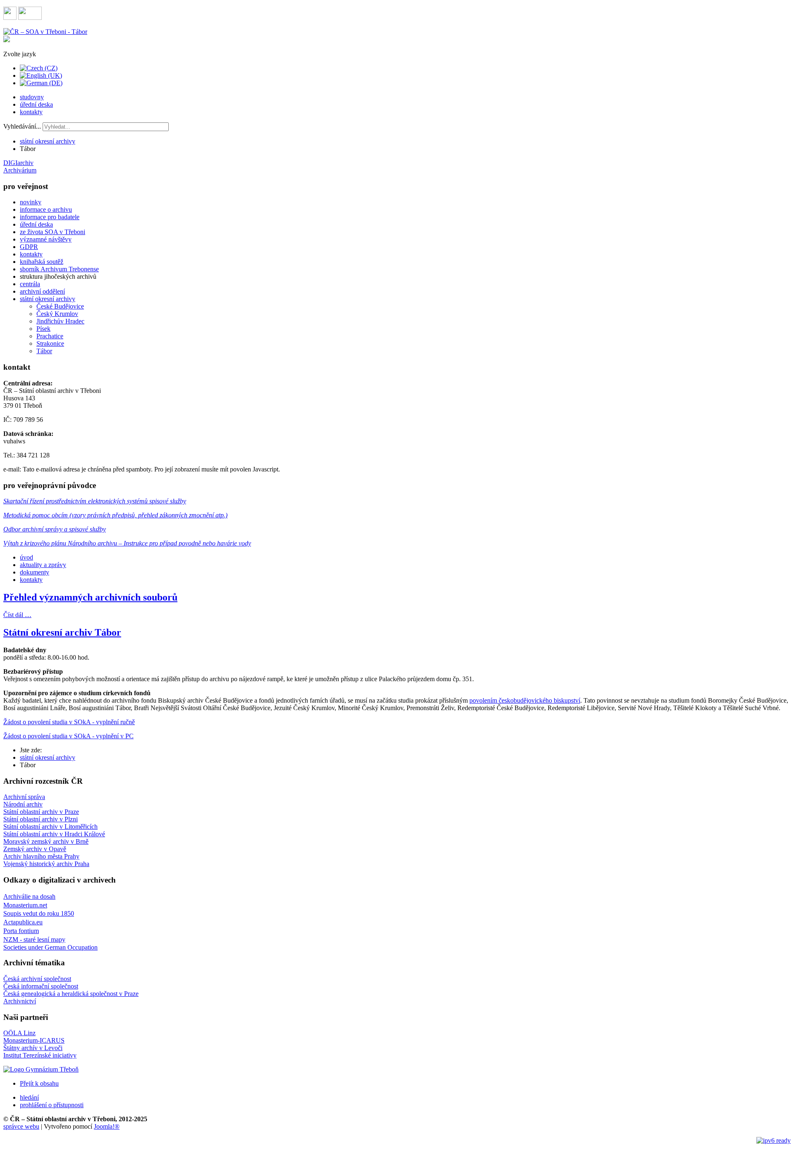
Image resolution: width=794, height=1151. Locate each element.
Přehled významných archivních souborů (90, 597)
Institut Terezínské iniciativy (40, 1055)
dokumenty (34, 572)
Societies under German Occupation (50, 947)
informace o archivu (46, 209)
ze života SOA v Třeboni (52, 231)
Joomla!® (107, 1126)
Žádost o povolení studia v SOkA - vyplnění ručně (69, 721)
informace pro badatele (49, 216)
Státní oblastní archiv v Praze (41, 811)
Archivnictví (19, 1001)
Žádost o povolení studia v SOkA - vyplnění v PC (68, 735)
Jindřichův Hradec (60, 321)
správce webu (21, 1126)
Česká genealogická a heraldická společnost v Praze (71, 993)
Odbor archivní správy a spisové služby (54, 529)
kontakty (31, 111)
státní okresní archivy (47, 141)
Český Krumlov (57, 313)
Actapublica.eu (23, 922)
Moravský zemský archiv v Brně (45, 841)
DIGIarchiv (18, 162)
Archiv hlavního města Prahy (41, 856)
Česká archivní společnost (37, 978)
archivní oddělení (42, 291)
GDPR (29, 246)
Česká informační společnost (40, 986)
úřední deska (36, 104)
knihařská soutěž (41, 261)
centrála (30, 283)
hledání (29, 1097)
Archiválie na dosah (29, 896)
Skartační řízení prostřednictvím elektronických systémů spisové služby (94, 501)
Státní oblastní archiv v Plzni (40, 819)
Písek (43, 328)
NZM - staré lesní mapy (34, 939)
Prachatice (49, 336)
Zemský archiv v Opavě (34, 848)
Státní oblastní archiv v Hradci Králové (54, 834)
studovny (32, 97)
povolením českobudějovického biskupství (524, 700)
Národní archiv (23, 804)
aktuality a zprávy (43, 564)
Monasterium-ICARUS (34, 1040)
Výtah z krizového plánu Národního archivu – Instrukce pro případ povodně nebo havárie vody (127, 543)
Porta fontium (21, 930)
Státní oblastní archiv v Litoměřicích (50, 826)
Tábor (44, 350)
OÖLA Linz (19, 1032)
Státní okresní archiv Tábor (62, 632)
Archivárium (19, 170)
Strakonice (50, 343)
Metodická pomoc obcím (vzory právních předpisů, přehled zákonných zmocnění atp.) (115, 515)
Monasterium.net (25, 905)
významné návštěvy (46, 239)
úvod (26, 557)
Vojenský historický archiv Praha (46, 863)
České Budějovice (60, 306)
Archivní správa (24, 796)
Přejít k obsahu (39, 1083)
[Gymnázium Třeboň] (41, 1069)
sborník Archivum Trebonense (59, 269)
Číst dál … (17, 614)
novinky (30, 202)
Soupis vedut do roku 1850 (38, 913)
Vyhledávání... (22, 126)
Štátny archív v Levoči (32, 1047)
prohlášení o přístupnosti (52, 1104)
